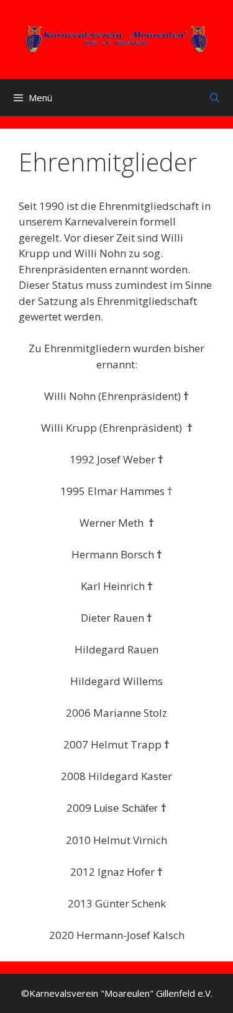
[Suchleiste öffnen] (214, 97)
